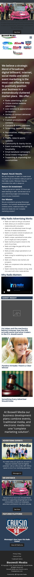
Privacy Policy (17, 554)
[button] (31, 37)
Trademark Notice (17, 559)
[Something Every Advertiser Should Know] (17, 384)
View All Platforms (17, 545)
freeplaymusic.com (16, 571)
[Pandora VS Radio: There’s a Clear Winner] (17, 350)
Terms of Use (17, 556)
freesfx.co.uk (22, 569)
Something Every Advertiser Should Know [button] (14, 400)
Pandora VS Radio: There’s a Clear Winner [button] (16, 366)
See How (17, 32)
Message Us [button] (17, 473)
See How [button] (17, 509)
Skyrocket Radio (22, 574)
